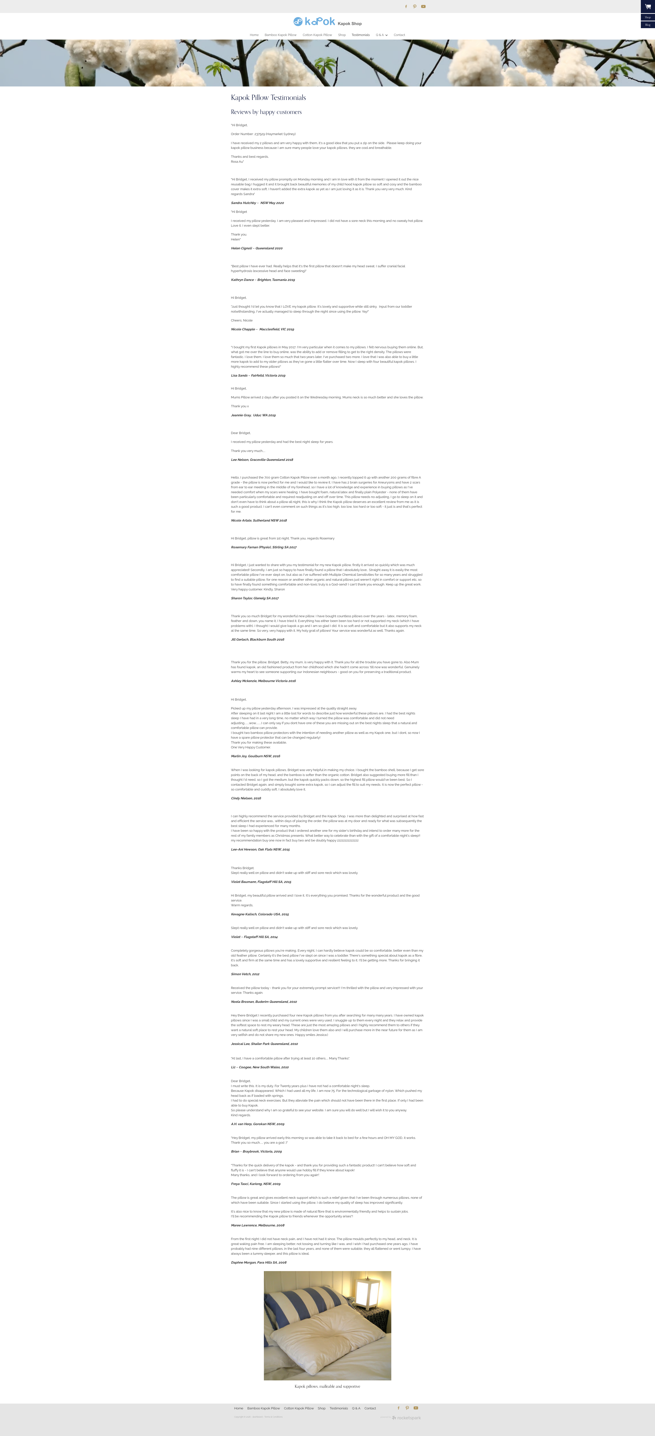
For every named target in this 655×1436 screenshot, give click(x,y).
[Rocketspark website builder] (400, 1418)
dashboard (257, 1416)
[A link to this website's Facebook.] (406, 6)
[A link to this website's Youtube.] (423, 6)
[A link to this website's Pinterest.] (415, 6)
